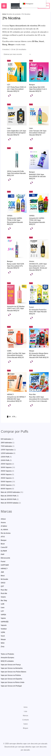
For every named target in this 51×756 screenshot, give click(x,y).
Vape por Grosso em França (11, 665)
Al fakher (4, 526)
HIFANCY (4, 569)
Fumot (3, 561)
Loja (25, 711)
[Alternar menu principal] (4, 6)
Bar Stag (4, 600)
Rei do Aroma (5, 533)
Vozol (3, 636)
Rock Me (4, 593)
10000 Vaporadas (7, 450)
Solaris (3, 597)
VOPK (3, 632)
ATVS (3, 537)
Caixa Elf (4, 547)
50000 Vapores (6, 482)
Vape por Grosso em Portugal (11, 686)
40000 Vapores (6, 474)
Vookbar (4, 629)
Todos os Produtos (7, 654)
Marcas (25, 716)
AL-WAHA (4, 530)
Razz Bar (4, 590)
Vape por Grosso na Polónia (11, 675)
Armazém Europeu (7, 657)
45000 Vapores (6, 478)
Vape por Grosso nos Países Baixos (13, 672)
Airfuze (3, 519)
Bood (3, 544)
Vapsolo (4, 625)
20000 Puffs (5, 460)
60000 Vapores (6, 485)
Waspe (3, 639)
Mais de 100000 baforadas (10, 492)
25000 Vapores (6, 464)
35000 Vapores (6, 471)
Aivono (3, 522)
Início (4, 14)
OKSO (3, 583)
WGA (2, 643)
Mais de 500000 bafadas (9, 503)
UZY (2, 611)
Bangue (3, 540)
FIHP (2, 554)
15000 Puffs (5, 457)
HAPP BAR (5, 565)
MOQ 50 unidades (7, 661)
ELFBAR (4, 551)
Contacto (25, 720)
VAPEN (3, 615)
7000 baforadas (6, 446)
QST (2, 586)
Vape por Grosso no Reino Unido (12, 682)
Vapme (3, 618)
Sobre (25, 724)
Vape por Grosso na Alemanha (11, 668)
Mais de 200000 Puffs (8, 496)
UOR (2, 604)
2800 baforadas (6, 443)
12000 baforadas (7, 453)
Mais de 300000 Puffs (8, 499)
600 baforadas (6, 439)
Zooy (2, 646)
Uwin (2, 608)
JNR (2, 572)
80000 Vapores (6, 489)
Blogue (25, 728)
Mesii (3, 576)
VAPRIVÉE (4, 622)
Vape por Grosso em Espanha (11, 679)
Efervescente (5, 558)
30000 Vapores (6, 467)
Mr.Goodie (4, 579)
